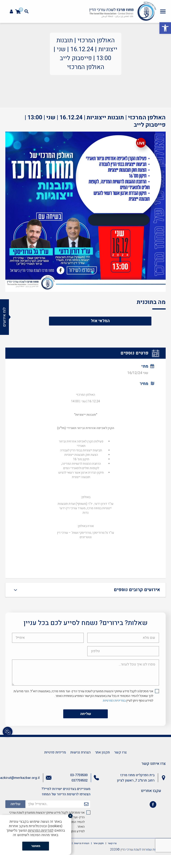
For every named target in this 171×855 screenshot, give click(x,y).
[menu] (163, 11)
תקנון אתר (102, 752)
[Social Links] (7, 732)
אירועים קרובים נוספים (137, 589)
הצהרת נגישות (80, 752)
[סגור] (70, 816)
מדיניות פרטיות (55, 752)
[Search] (26, 11)
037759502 (79, 780)
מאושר (35, 846)
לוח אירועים (4, 317)
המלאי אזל (100, 321)
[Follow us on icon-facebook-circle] (153, 805)
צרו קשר (120, 752)
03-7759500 (79, 775)
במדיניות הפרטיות (114, 700)
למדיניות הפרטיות (40, 830)
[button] (165, 28)
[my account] (11, 11)
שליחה (85, 714)
